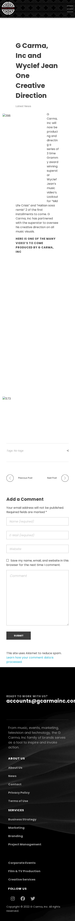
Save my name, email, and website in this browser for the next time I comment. (37, 562)
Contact (14, 784)
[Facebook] (22, 898)
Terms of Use (18, 801)
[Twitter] (32, 898)
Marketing (16, 828)
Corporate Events (21, 863)
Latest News (23, 106)
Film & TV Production (24, 871)
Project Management (24, 844)
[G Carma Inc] (8, 8)
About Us (15, 768)
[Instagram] (12, 898)
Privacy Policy (19, 793)
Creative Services (21, 879)
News (12, 776)
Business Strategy (22, 819)
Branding (15, 836)
